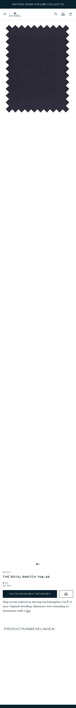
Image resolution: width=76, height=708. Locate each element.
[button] (56, 14)
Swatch (7, 572)
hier (28, 610)
